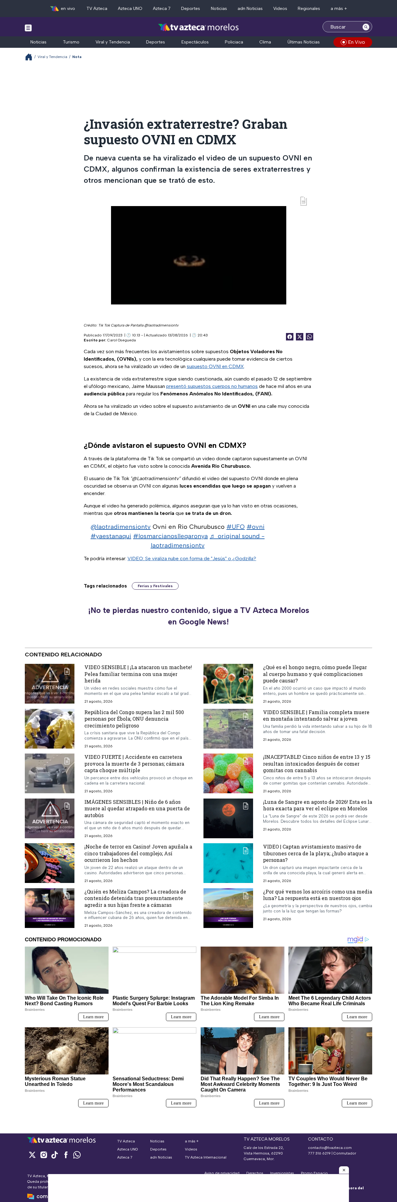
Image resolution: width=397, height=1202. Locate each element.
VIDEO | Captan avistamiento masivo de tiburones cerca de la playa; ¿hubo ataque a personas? (315, 853)
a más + (339, 8)
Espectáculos (195, 42)
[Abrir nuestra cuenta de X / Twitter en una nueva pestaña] (32, 1155)
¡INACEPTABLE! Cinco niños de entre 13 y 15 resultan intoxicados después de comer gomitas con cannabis (316, 763)
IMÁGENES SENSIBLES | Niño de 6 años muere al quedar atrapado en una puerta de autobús (137, 808)
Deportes (190, 8)
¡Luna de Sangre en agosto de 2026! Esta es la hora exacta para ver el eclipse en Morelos (317, 805)
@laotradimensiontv (121, 526)
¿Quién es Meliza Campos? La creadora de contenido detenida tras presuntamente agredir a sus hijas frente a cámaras (135, 898)
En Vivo (356, 42)
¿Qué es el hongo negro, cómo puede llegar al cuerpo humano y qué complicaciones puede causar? (315, 674)
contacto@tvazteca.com (330, 1148)
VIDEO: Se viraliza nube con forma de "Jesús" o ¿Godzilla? (191, 558)
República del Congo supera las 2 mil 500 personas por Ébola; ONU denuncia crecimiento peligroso (134, 718)
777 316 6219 (319, 1153)
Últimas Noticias (304, 42)
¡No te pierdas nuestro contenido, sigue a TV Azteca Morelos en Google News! (198, 616)
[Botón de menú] (28, 27)
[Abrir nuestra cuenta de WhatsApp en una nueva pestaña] (77, 1155)
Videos (280, 8)
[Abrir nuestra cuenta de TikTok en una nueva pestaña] (54, 1155)
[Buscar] (366, 26)
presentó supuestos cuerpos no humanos (212, 386)
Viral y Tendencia (113, 42)
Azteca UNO (130, 8)
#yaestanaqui (111, 536)
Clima (265, 42)
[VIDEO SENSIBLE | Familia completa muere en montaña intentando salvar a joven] (228, 728)
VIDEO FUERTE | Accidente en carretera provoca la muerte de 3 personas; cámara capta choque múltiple (134, 763)
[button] (344, 1170)
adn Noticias (250, 8)
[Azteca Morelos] (198, 27)
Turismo (71, 42)
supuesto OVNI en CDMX (215, 366)
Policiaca (234, 42)
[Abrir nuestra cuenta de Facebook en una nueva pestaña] (65, 1155)
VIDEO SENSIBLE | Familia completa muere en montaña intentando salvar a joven (316, 715)
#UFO (235, 526)
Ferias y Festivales (155, 586)
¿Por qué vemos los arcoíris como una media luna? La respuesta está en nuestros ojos (317, 894)
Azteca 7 (162, 8)
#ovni (256, 526)
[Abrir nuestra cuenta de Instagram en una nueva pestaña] (43, 1155)
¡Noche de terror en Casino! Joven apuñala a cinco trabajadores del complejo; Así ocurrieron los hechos (138, 853)
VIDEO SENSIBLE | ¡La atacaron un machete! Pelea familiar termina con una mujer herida (138, 674)
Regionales (309, 8)
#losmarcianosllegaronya (170, 536)
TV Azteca (97, 8)
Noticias (219, 8)
